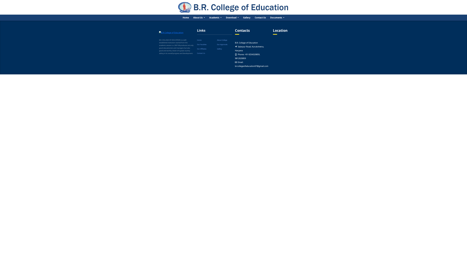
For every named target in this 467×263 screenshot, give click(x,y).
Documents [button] (276, 17)
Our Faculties (202, 44)
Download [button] (231, 17)
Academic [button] (214, 17)
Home (186, 17)
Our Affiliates (201, 49)
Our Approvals (222, 44)
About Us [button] (198, 17)
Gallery (246, 17)
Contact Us (260, 17)
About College (222, 40)
